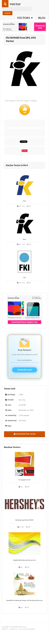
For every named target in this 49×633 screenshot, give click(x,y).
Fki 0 (24, 239)
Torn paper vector (24, 480)
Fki (24, 277)
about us (5, 629)
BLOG (42, 18)
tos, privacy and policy (27, 629)
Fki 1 (24, 201)
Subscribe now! (24, 370)
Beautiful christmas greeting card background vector (24, 600)
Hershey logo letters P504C (24, 520)
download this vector (26, 434)
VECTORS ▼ (25, 18)
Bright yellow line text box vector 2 (24, 560)
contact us (13, 629)
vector (15, 4)
